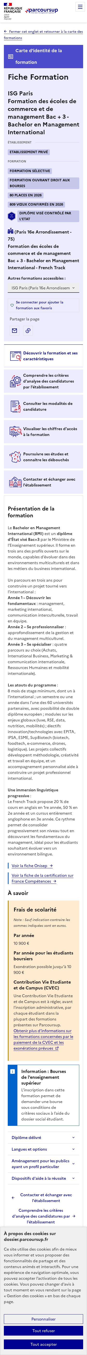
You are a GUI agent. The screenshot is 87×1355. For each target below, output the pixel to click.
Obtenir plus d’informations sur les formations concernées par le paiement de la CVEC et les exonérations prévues (43, 1039)
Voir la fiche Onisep (29, 866)
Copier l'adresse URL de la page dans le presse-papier (28, 330)
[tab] (43, 356)
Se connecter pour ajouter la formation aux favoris (39, 305)
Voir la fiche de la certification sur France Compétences (42, 878)
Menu (80, 7)
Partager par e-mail (14, 330)
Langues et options (29, 1149)
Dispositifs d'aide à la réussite (39, 1178)
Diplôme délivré (26, 1137)
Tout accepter (43, 1344)
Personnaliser (43, 1319)
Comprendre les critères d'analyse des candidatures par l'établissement (41, 1216)
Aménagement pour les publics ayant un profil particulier (40, 1164)
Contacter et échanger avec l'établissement (46, 1198)
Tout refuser (43, 1331)
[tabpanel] (43, 863)
